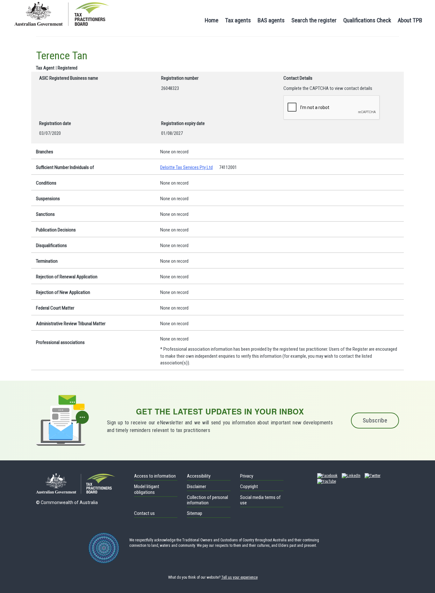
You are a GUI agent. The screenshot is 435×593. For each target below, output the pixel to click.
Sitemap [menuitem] (194, 513)
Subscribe (375, 420)
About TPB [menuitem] (410, 20)
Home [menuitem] (211, 20)
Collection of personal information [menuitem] (207, 500)
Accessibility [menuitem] (198, 476)
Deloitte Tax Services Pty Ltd (186, 167)
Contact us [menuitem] (144, 513)
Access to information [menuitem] (155, 476)
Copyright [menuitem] (249, 486)
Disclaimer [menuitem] (196, 486)
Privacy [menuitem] (246, 476)
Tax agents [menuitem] (238, 20)
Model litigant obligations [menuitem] (146, 489)
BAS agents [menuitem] (271, 20)
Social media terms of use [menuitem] (260, 500)
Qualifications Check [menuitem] (367, 20)
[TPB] (62, 13)
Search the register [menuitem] (314, 20)
